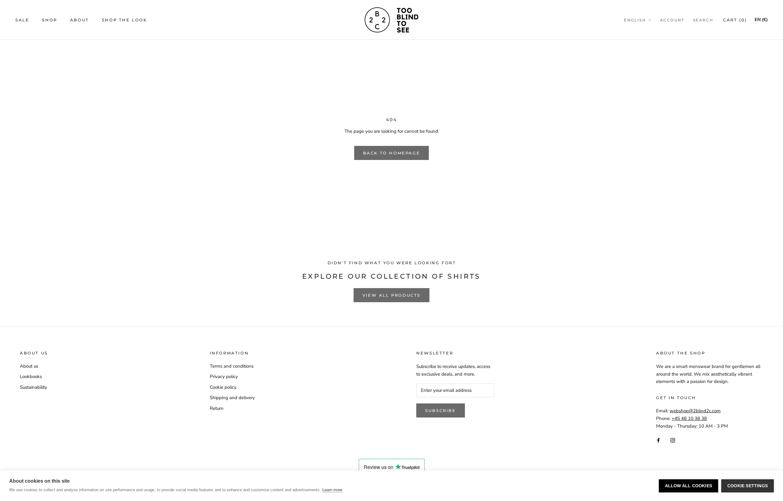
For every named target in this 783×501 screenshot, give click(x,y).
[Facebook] (658, 440)
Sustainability (33, 387)
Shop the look (124, 19)
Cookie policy (223, 387)
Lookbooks (31, 376)
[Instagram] (672, 440)
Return (217, 408)
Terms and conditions (232, 366)
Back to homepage (391, 152)
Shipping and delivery (232, 398)
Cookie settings (747, 486)
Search (703, 20)
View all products (391, 295)
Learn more (332, 490)
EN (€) (761, 19)
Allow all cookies (688, 486)
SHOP (49, 19)
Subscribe (440, 410)
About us (29, 366)
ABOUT (79, 19)
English (635, 20)
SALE (22, 19)
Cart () (735, 19)
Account (672, 20)
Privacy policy (224, 376)
